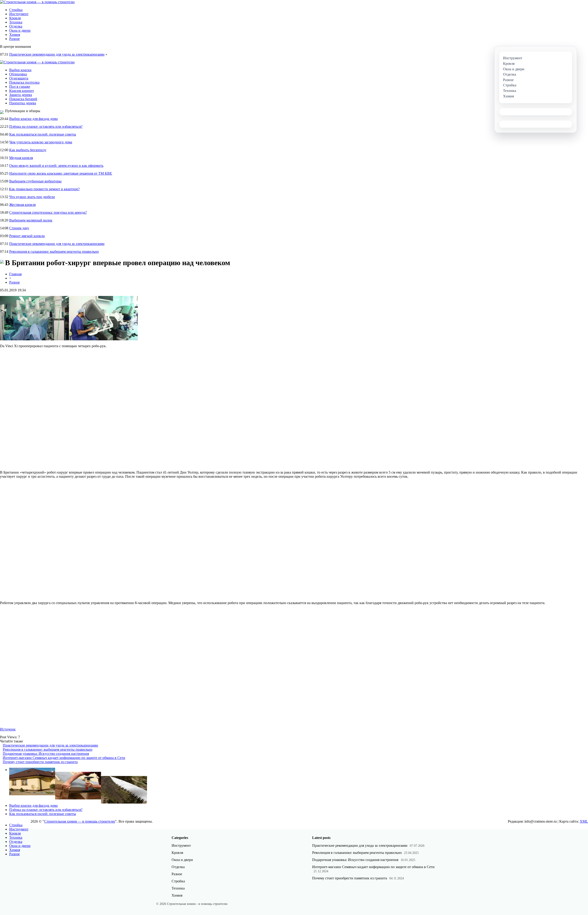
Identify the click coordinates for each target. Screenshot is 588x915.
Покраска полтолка (24, 82)
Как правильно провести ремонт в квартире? (44, 189)
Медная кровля (21, 158)
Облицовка (18, 74)
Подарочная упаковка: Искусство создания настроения (46, 754)
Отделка (15, 26)
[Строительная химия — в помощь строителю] (37, 2)
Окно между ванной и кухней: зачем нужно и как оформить (56, 166)
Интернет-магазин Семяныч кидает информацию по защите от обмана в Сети (64, 758)
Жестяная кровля (22, 205)
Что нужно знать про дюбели (32, 197)
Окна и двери (20, 30)
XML (584, 821)
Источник (8, 729)
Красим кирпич (21, 91)
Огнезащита (18, 78)
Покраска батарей (23, 99)
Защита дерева (20, 95)
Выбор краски (20, 70)
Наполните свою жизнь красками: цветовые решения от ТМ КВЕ (60, 173)
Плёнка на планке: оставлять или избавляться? (45, 126)
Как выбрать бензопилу (27, 150)
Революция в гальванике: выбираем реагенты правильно (54, 251)
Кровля (15, 18)
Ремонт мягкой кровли (27, 236)
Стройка (16, 10)
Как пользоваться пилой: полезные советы (42, 134)
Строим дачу (19, 228)
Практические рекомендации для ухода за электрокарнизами (57, 54)
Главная (15, 274)
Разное (14, 39)
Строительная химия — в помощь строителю (79, 821)
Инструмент (18, 14)
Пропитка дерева (22, 103)
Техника (15, 22)
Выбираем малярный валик (30, 220)
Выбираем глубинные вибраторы (35, 181)
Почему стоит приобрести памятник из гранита (40, 762)
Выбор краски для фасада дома (33, 119)
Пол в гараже (19, 86)
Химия (14, 35)
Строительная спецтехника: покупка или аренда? (48, 212)
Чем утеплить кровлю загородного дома (40, 142)
